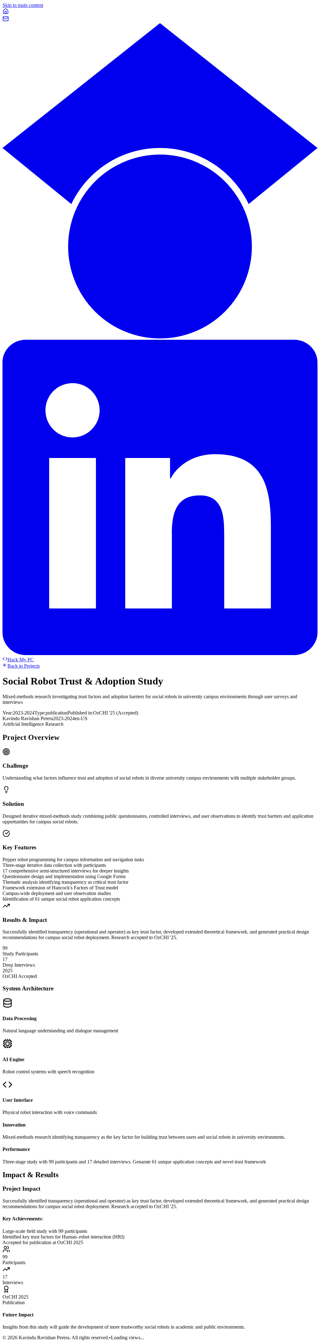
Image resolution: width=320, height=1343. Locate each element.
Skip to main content (22, 5)
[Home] (5, 12)
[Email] (5, 20)
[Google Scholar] (160, 336)
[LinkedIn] (160, 653)
